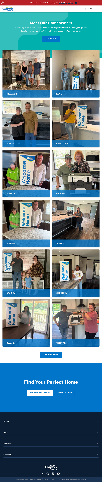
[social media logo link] (43, 474)
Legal (46, 479)
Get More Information (40, 393)
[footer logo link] (51, 467)
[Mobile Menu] (98, 8)
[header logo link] (8, 8)
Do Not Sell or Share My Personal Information (72, 479)
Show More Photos (51, 355)
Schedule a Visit (65, 393)
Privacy (53, 479)
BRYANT (89, 9)
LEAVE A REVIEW (51, 39)
